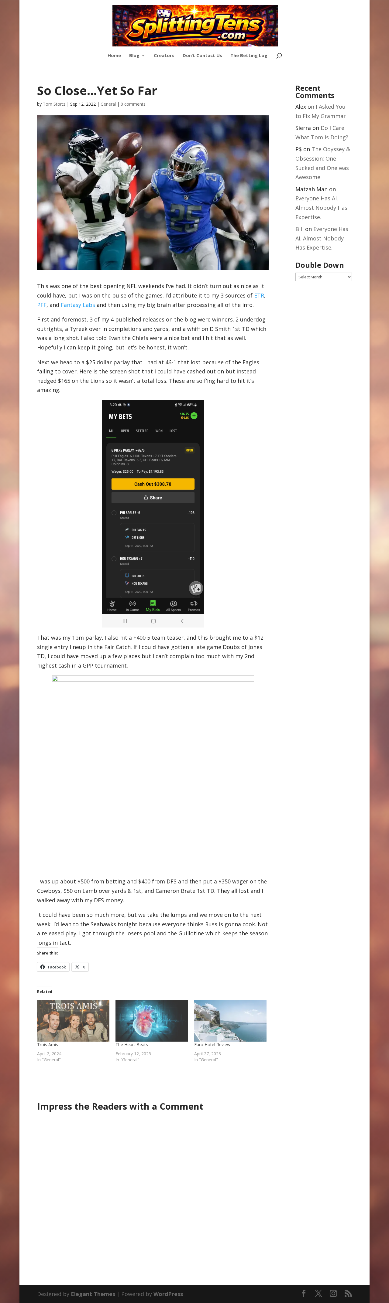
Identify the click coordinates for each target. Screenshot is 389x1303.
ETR (259, 295)
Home (114, 55)
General (108, 104)
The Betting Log (248, 55)
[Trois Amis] (73, 1021)
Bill (299, 229)
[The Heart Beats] (151, 1021)
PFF (41, 304)
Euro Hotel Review (212, 1044)
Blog (134, 55)
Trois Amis (47, 1044)
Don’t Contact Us (202, 55)
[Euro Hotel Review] (230, 1021)
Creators (164, 55)
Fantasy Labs (79, 304)
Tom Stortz (54, 104)
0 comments (133, 104)
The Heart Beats (131, 1044)
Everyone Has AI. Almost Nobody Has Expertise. (321, 207)
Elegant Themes (93, 1294)
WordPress (168, 1294)
